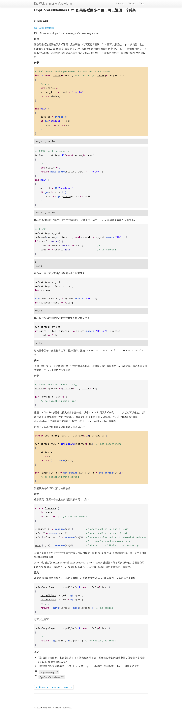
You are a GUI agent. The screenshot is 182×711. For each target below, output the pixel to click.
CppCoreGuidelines (52, 677)
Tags (141, 3)
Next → (68, 687)
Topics (131, 3)
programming (49, 672)
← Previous (42, 687)
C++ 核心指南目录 (44, 27)
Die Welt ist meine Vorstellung (53, 3)
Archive (120, 3)
